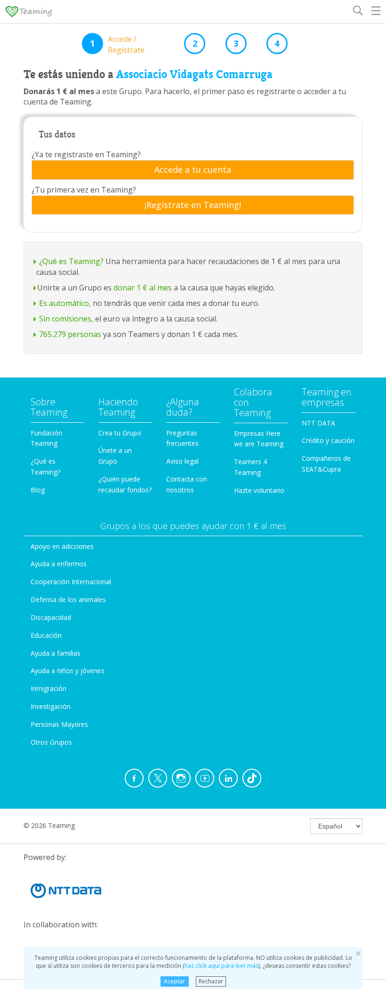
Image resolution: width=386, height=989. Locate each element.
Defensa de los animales (68, 599)
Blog (38, 489)
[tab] (193, 170)
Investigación (51, 706)
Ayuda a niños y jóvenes (68, 670)
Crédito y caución (328, 440)
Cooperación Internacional (71, 581)
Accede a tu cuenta (192, 170)
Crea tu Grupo (119, 432)
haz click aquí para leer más (221, 966)
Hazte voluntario (259, 490)
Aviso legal (182, 461)
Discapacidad (51, 617)
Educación (46, 635)
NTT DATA (318, 422)
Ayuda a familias (55, 653)
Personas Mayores (59, 724)
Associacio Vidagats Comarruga (194, 74)
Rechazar (211, 981)
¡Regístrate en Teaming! (193, 205)
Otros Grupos (51, 742)
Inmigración (48, 688)
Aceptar (174, 981)
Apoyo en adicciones (62, 546)
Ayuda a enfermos (59, 563)
